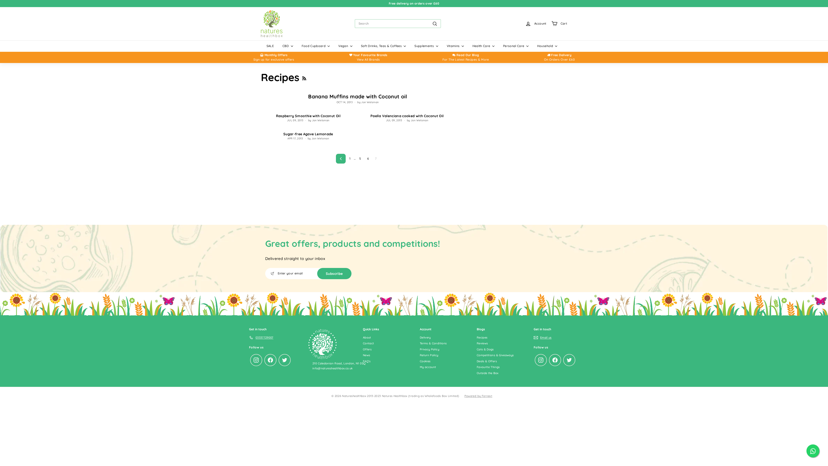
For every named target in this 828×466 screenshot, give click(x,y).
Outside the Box (487, 373)
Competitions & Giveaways (495, 355)
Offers (367, 349)
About (367, 337)
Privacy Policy (429, 349)
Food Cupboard (314, 46)
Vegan (343, 46)
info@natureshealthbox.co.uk (332, 368)
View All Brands (368, 59)
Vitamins (454, 46)
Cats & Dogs (485, 349)
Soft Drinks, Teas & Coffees (382, 46)
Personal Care (514, 46)
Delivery (425, 337)
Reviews (482, 343)
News (366, 355)
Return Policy (429, 355)
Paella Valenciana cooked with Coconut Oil (407, 116)
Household (545, 46)
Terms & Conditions (433, 343)
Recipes (482, 337)
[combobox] (398, 23)
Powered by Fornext (478, 396)
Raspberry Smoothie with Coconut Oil (308, 116)
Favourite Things (488, 367)
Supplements (424, 46)
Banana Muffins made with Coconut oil (357, 96)
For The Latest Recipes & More (465, 59)
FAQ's (367, 361)
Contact (368, 343)
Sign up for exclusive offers (273, 59)
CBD (286, 46)
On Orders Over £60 (559, 59)
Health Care (481, 46)
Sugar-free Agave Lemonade (308, 134)
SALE (270, 46)
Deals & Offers (487, 361)
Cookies (425, 361)
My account (428, 367)
